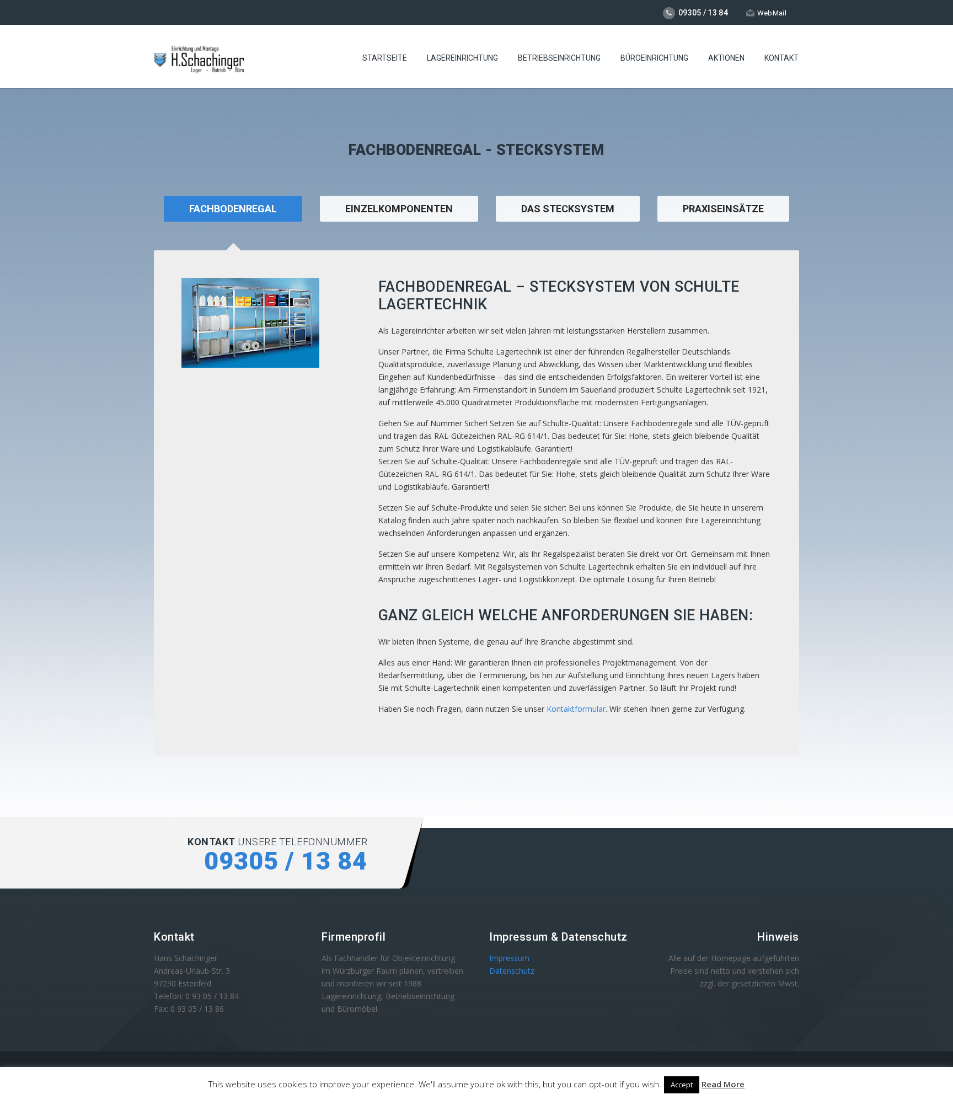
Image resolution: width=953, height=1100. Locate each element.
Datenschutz (511, 970)
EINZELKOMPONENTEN (399, 208)
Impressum (509, 958)
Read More (723, 1084)
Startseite (384, 57)
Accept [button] (682, 1085)
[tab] (399, 223)
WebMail (771, 13)
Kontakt (781, 57)
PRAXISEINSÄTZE (723, 208)
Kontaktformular (576, 709)
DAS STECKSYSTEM (567, 208)
